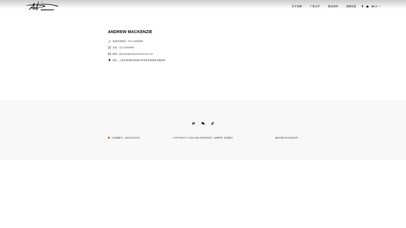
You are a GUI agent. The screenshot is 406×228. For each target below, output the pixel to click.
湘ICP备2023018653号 (286, 137)
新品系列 (333, 6)
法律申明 (218, 137)
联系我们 (228, 137)
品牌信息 (351, 6)
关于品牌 (297, 6)
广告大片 (315, 6)
